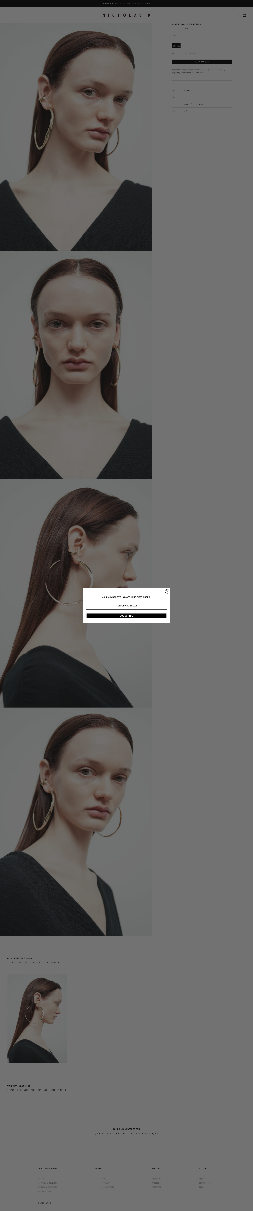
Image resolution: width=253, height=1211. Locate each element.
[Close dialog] (167, 591)
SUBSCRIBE (126, 616)
